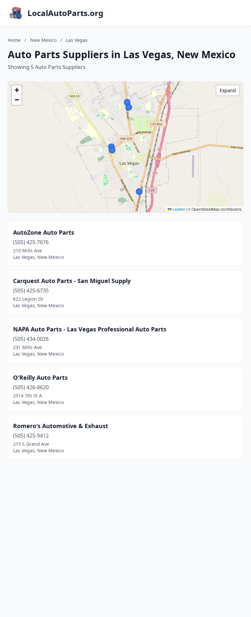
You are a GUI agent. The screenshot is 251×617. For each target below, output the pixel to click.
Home (14, 40)
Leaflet (178, 209)
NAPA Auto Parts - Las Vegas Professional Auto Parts (89, 329)
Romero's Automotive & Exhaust (60, 426)
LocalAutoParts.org (65, 13)
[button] (129, 107)
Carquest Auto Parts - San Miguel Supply (72, 281)
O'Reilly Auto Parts (40, 377)
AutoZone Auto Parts (43, 232)
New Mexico (43, 40)
